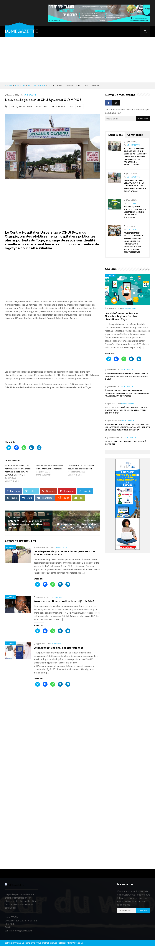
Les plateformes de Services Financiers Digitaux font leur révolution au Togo (121, 316)
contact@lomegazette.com (18, 930)
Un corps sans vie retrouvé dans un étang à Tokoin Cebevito (77, 526)
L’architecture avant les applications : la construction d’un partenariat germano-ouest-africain (135, 185)
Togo (50, 86)
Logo (71, 106)
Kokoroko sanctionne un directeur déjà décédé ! (64, 601)
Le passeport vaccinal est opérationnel (58, 647)
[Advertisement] (77, 60)
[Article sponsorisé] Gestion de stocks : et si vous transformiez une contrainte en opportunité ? (126, 410)
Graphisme (41, 106)
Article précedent (15, 517)
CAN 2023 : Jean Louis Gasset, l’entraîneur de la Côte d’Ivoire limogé (26, 524)
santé (79, 106)
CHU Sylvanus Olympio (21, 106)
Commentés (135, 134)
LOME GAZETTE (29, 95)
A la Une (32, 86)
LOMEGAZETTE (21, 31)
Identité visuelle (58, 106)
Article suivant (90, 520)
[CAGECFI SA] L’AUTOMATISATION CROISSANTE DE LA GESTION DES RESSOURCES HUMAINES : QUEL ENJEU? (126, 376)
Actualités (20, 86)
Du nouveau (115, 134)
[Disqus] (52, 741)
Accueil (8, 86)
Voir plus (144, 269)
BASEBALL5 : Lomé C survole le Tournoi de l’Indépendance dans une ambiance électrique (135, 212)
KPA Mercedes (55, 644)
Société (41, 86)
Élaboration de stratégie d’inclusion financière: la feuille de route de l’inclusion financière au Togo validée (127, 393)
